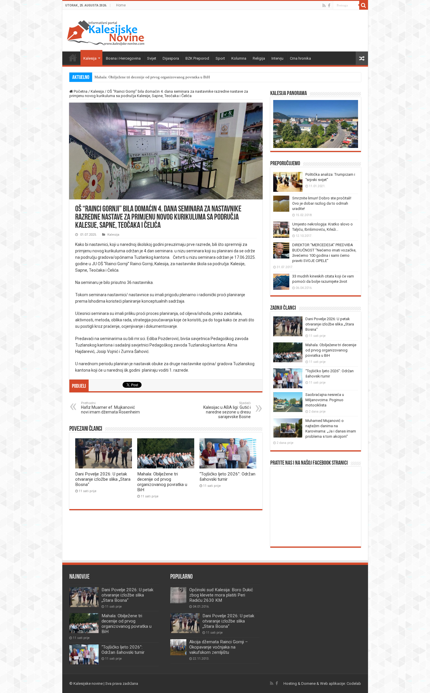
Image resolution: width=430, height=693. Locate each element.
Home (121, 5)
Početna (72, 57)
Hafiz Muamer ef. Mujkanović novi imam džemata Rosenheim (110, 407)
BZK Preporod (197, 58)
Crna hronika (300, 58)
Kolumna (238, 58)
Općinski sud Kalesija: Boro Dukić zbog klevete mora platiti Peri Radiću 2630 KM (221, 595)
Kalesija (90, 58)
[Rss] (324, 5)
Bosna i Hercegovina (123, 58)
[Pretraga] (363, 5)
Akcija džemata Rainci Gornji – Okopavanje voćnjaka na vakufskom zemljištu (218, 647)
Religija (259, 58)
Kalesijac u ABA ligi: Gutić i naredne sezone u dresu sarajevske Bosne (227, 410)
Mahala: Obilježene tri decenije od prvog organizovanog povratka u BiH (152, 77)
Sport (220, 58)
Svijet (151, 58)
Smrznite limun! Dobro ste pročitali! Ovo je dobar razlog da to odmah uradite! (321, 203)
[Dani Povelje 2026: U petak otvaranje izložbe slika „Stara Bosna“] (184, 623)
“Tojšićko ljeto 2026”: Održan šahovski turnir (227, 476)
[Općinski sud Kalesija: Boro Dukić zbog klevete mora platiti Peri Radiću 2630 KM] (178, 595)
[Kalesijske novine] (106, 32)
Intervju (277, 58)
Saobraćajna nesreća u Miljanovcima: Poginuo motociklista (324, 399)
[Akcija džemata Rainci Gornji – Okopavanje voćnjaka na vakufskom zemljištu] (178, 647)
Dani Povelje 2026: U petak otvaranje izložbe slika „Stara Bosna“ (102, 479)
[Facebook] (329, 5)
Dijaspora (171, 58)
